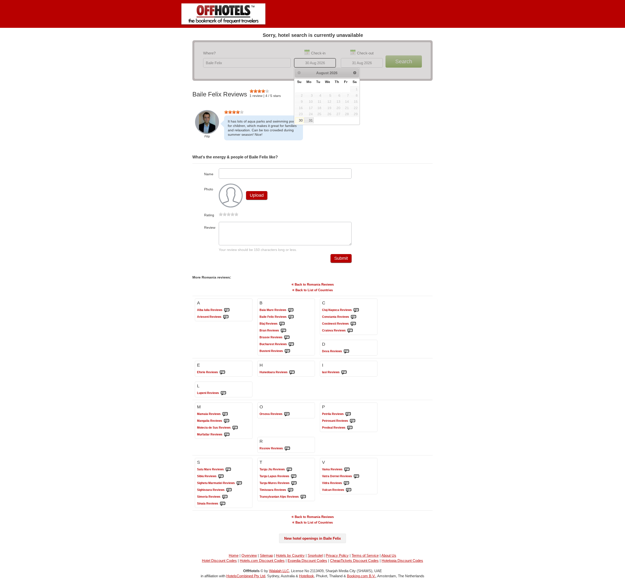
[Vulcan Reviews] (349, 490)
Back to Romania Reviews (313, 284)
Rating (209, 215)
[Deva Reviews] (346, 351)
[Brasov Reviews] (287, 337)
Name (208, 174)
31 (311, 120)
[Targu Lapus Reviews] (294, 476)
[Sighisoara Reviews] (229, 490)
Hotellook (306, 576)
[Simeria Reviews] (225, 497)
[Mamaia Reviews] (225, 414)
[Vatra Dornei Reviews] (356, 476)
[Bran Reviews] (283, 331)
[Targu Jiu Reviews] (289, 469)
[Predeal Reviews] (350, 428)
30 (301, 120)
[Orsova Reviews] (287, 414)
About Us (388, 555)
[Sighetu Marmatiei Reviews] (239, 483)
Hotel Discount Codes (219, 560)
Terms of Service (365, 555)
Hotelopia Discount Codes (402, 560)
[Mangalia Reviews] (226, 421)
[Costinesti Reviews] (353, 324)
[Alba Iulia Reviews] (227, 310)
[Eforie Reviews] (222, 372)
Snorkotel (315, 555)
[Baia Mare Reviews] (291, 310)
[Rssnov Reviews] (287, 448)
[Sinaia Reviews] (223, 504)
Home (234, 555)
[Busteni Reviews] (287, 351)
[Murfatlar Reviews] (227, 435)
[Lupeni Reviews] (223, 393)
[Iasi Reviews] (344, 372)
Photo (208, 189)
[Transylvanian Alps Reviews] (303, 497)
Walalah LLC (279, 571)
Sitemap (266, 555)
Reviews (209, 310)
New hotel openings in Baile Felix (312, 538)
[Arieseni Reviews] (226, 317)
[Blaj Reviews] (282, 324)
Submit (341, 258)
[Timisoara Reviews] (290, 490)
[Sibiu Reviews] (221, 476)
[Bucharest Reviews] (291, 344)
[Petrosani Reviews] (352, 421)
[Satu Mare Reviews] (228, 469)
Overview (249, 555)
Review (209, 227)
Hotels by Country (290, 555)
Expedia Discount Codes (307, 560)
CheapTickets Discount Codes (354, 560)
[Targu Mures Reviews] (294, 483)
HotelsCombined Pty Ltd (245, 576)
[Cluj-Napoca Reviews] (356, 310)
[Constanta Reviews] (353, 317)
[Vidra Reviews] (346, 483)
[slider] (259, 91)
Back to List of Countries (312, 290)
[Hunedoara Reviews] (292, 372)
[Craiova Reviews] (350, 331)
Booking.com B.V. (361, 576)
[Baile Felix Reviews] (291, 317)
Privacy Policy (337, 555)
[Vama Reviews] (347, 469)
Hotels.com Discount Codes (262, 560)
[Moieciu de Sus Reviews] (235, 428)
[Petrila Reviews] (348, 414)
